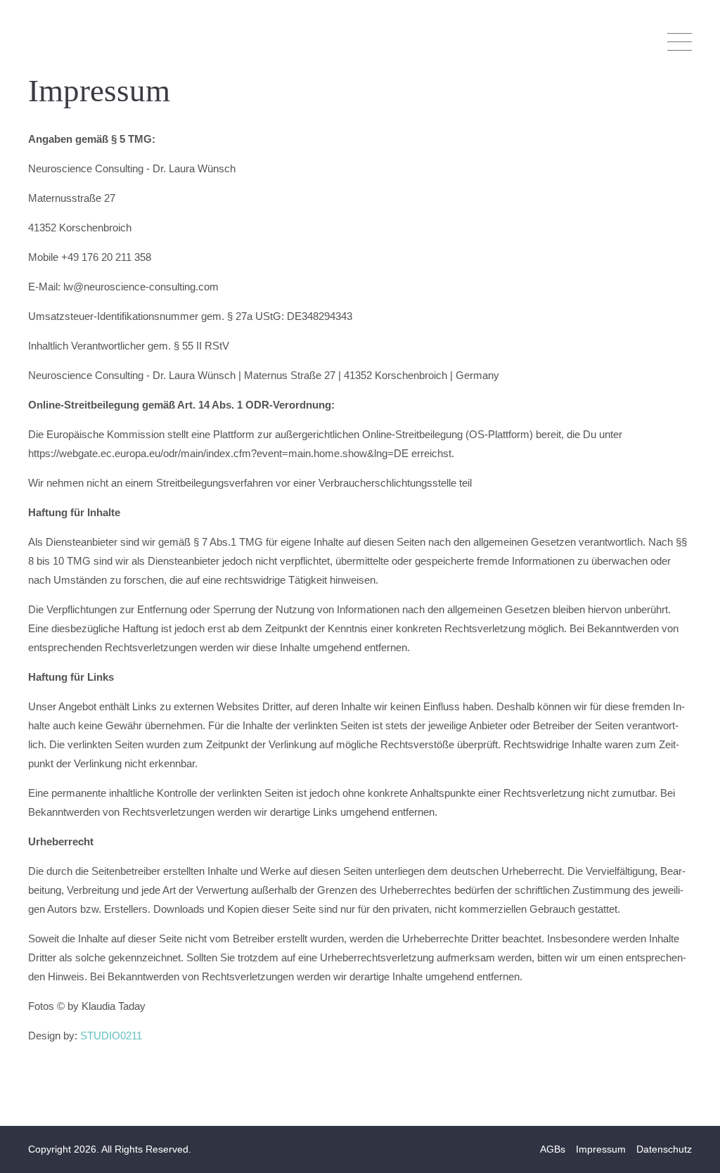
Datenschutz (664, 1149)
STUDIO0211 (111, 1035)
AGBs (552, 1149)
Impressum (601, 1149)
